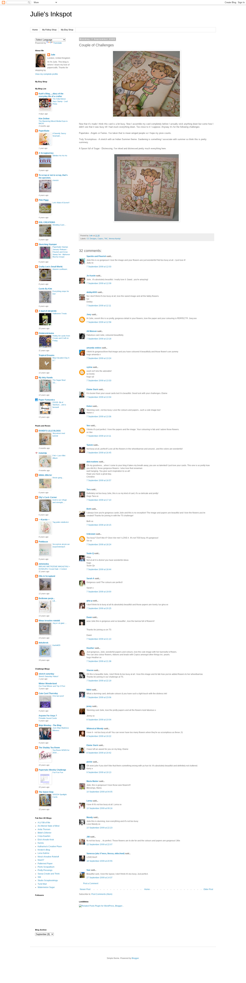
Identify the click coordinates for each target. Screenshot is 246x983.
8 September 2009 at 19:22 (99, 736)
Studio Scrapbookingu (48, 880)
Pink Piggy (44, 200)
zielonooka (44, 564)
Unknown (91, 534)
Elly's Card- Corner (48, 497)
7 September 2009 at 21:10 (99, 639)
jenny (89, 706)
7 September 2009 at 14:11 (99, 436)
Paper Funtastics (47, 400)
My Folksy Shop (49, 30)
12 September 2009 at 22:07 (99, 844)
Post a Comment (90, 883)
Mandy (90, 817)
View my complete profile (46, 74)
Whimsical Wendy (95, 728)
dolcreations (92, 462)
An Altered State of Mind (48, 826)
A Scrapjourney (46, 153)
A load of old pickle (48, 311)
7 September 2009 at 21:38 (99, 661)
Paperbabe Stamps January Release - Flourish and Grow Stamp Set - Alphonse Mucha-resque (61, 252)
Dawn (89, 617)
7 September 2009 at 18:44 (99, 569)
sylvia (89, 367)
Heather (90, 648)
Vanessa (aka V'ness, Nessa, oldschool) (106, 853)
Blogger (135, 958)
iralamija (43, 453)
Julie (53, 55)
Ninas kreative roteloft (49, 620)
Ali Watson (92, 331)
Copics (100, 239)
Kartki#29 (56, 645)
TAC (106, 239)
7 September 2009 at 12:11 (99, 305)
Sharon (90, 670)
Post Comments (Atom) (101, 894)
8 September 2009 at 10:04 (99, 720)
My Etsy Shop (67, 30)
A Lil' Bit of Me (44, 822)
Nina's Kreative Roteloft (48, 857)
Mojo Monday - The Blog (50, 725)
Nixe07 (41, 860)
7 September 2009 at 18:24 (99, 544)
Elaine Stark (92, 389)
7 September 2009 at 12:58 (99, 322)
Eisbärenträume (46, 333)
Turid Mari (42, 884)
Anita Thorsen (44, 829)
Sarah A (90, 578)
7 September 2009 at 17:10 (99, 500)
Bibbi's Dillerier (44, 833)
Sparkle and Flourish (96, 256)
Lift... (54, 601)
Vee (88, 425)
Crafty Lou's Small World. (51, 266)
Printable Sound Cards (48, 718)
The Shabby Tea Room (49, 747)
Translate (57, 43)
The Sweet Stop (46, 792)
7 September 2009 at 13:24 (99, 358)
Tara (89, 489)
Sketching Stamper (48, 244)
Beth (89, 509)
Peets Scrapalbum (46, 867)
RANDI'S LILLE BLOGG (50, 431)
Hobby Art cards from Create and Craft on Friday (61, 338)
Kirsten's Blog (44, 850)
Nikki (89, 690)
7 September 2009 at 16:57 (99, 480)
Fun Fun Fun (58, 772)
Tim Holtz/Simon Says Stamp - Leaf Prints (60, 101)
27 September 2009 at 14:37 (99, 877)
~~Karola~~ (44, 519)
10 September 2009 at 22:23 (99, 828)
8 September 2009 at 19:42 (99, 753)
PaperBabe (44, 131)
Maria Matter (93, 781)
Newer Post (85, 889)
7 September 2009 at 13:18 (99, 339)
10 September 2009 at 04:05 (99, 792)
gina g (89, 601)
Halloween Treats (60, 313)
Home (35, 30)
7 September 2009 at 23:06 (99, 697)
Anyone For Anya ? (48, 715)
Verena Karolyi (114, 239)
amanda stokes (94, 348)
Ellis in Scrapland (47, 576)
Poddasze (43, 542)
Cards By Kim (45, 289)
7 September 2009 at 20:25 (99, 608)
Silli (39, 877)
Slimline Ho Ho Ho (60, 156)
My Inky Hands (46, 377)
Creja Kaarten (44, 836)
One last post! (58, 696)
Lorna (89, 801)
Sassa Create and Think (49, 874)
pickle (89, 762)
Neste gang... (58, 478)
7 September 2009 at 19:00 (99, 592)
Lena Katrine (43, 853)
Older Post (208, 889)
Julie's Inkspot (51, 14)
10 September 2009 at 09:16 (99, 808)
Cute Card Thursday (48, 693)
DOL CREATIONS (47, 222)
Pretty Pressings (45, 870)
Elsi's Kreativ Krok (46, 839)
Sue (88, 870)
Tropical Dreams (46, 355)
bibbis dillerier (45, 475)
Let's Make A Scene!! (61, 203)
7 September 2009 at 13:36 (99, 416)
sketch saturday (46, 674)
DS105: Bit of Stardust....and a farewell (59, 404)
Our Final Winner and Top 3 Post (52, 686)
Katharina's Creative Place (50, 846)
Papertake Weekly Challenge (52, 770)
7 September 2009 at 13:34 (99, 397)
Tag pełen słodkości (61, 522)
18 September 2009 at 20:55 (99, 861)
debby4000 (92, 292)
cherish (56, 180)
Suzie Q (90, 553)
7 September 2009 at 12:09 (99, 283)
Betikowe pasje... (47, 598)
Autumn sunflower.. (60, 269)
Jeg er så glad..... (60, 623)
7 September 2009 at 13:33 (99, 380)
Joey (89, 314)
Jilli (88, 837)
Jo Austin (91, 276)
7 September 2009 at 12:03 (99, 266)
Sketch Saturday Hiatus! (48, 676)
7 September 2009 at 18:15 (99, 525)
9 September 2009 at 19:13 (99, 772)
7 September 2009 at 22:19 (99, 681)
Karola (41, 843)
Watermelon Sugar (46, 887)
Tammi (90, 445)
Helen (89, 406)
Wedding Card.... (59, 225)
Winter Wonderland (48, 683)
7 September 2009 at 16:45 (99, 453)
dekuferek (43, 643)
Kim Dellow (44, 118)
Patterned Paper (45, 863)
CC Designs (92, 239)
